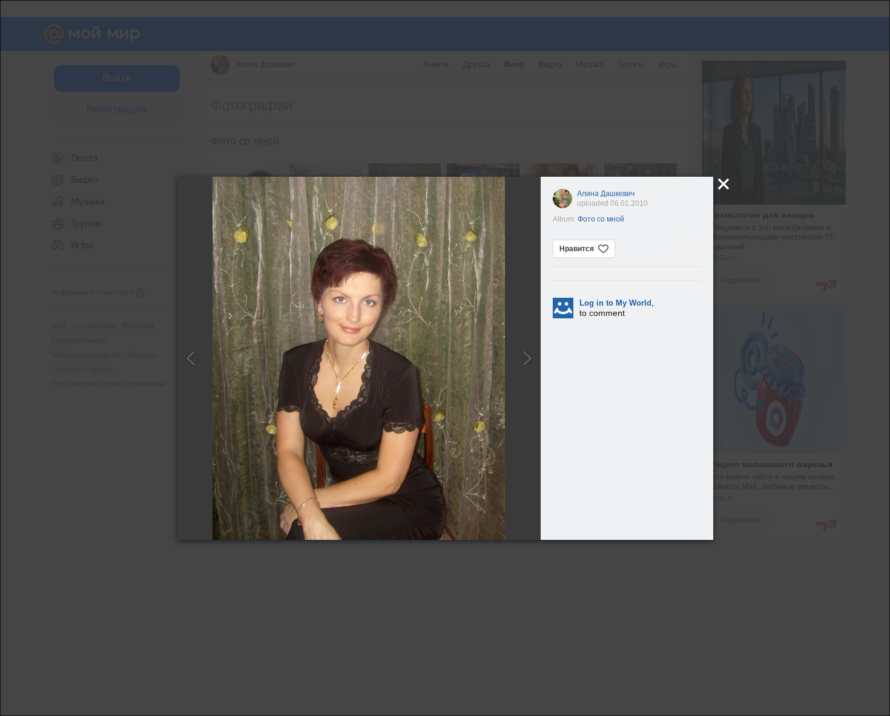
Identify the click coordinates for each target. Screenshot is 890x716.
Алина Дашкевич (606, 193)
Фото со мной (601, 219)
